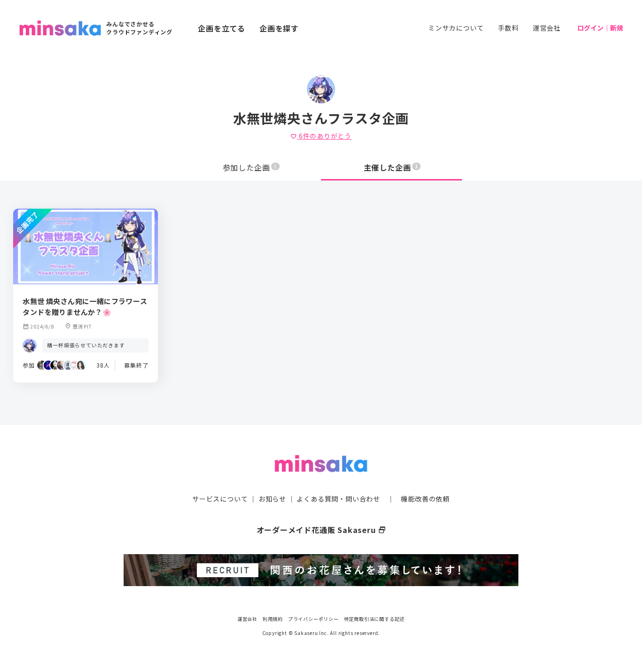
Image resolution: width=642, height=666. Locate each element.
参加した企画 (250, 167)
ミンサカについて (456, 27)
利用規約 (273, 618)
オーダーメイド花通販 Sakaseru (321, 529)
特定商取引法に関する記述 (374, 618)
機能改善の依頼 (425, 498)
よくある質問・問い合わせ (338, 498)
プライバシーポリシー (313, 618)
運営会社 (547, 27)
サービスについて (220, 498)
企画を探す (279, 28)
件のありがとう (321, 136)
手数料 (508, 27)
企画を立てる (221, 28)
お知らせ (272, 498)
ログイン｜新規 (600, 27)
